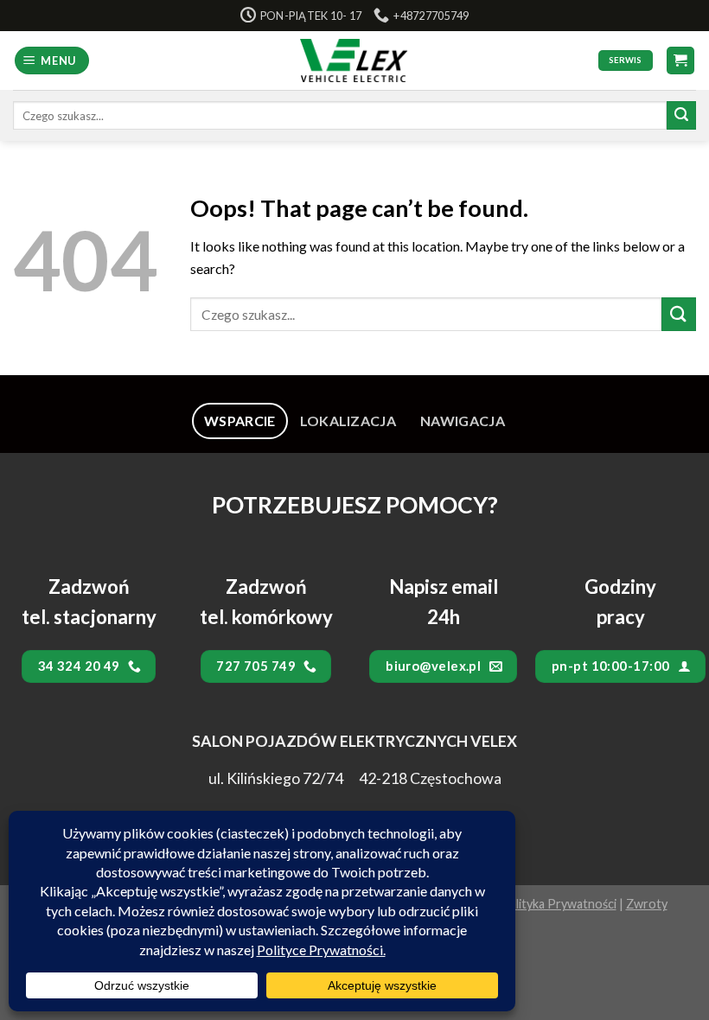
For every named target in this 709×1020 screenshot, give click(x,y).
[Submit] (681, 116)
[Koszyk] (681, 61)
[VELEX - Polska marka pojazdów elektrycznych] (355, 60)
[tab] (240, 421)
